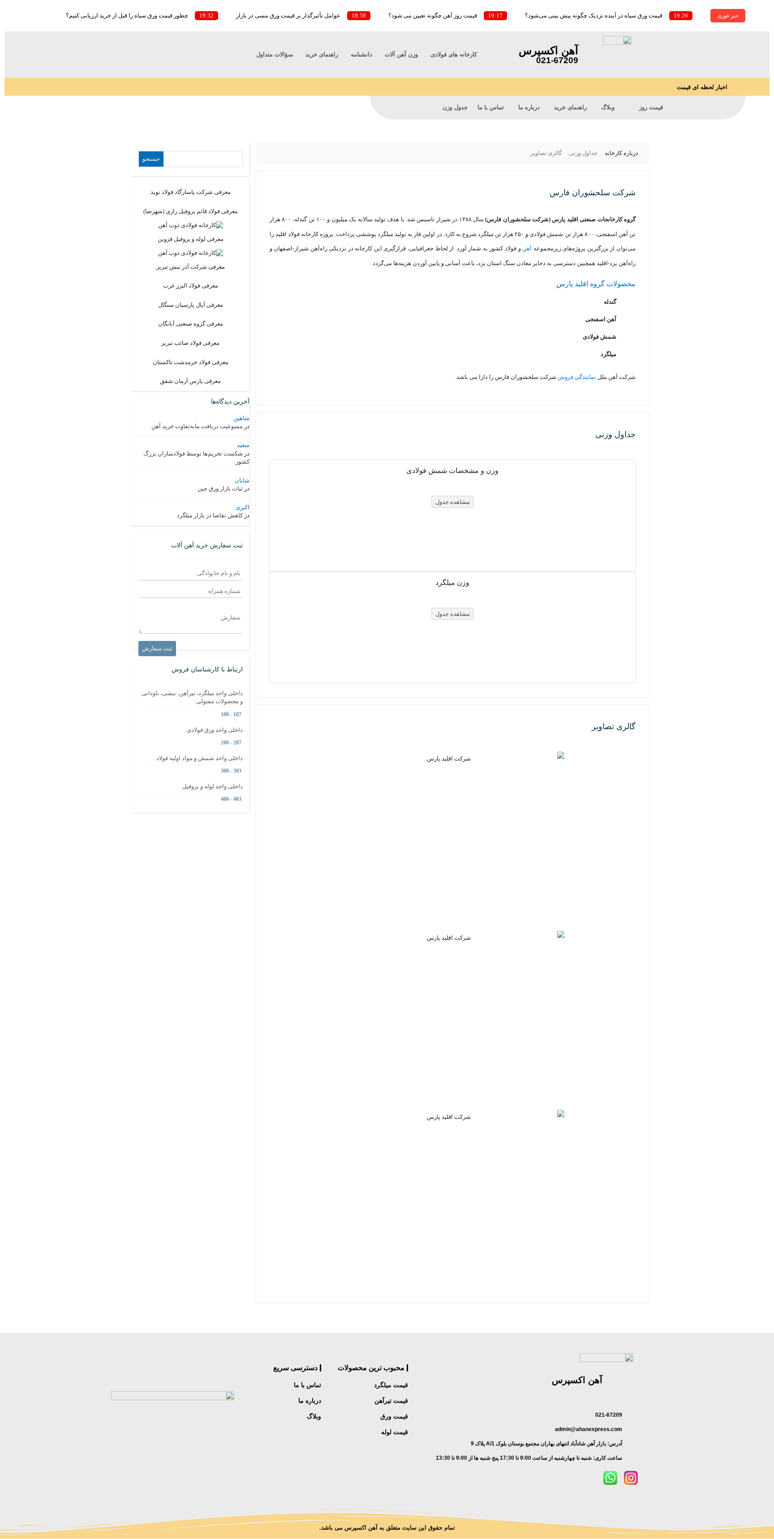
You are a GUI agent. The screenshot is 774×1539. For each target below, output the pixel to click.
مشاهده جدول (452, 502)
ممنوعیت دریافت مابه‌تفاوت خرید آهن (197, 426)
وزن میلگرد (452, 582)
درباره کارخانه (621, 153)
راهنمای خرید (321, 54)
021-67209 (557, 60)
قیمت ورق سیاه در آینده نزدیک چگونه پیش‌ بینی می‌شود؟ (593, 15)
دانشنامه (361, 54)
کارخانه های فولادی (453, 54)
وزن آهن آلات (401, 54)
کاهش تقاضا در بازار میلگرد (210, 515)
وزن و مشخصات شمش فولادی (452, 470)
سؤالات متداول (274, 54)
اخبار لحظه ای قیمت (702, 87)
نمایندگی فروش (577, 377)
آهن (527, 248)
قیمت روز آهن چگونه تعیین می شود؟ (432, 15)
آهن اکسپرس (548, 50)
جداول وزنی (583, 153)
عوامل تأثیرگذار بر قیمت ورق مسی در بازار (288, 15)
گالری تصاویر (546, 153)
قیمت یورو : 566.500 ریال (180, 72)
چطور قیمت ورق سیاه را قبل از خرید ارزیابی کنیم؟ (127, 15)
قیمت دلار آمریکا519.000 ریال (175, 54)
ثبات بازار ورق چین (220, 488)
